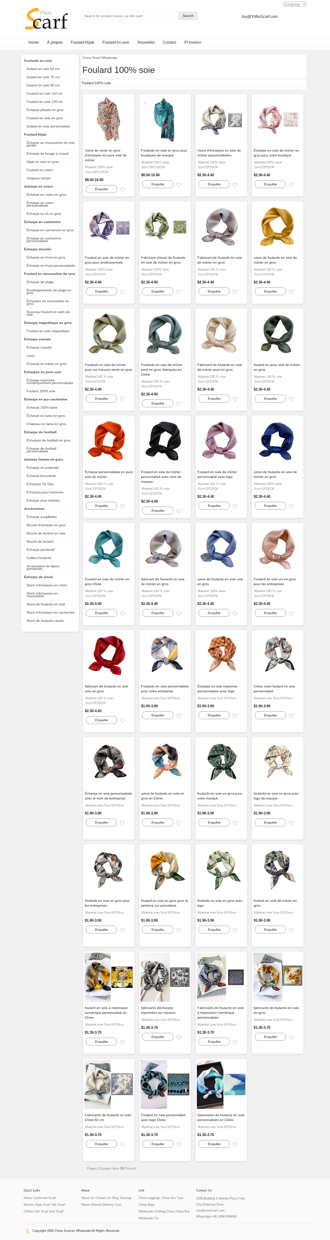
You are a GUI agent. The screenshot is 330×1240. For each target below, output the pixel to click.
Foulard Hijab (82, 42)
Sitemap (125, 1198)
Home (34, 42)
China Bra (182, 1211)
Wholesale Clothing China (156, 1211)
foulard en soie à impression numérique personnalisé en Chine (106, 1012)
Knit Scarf (57, 1211)
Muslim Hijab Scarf (37, 1204)
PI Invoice (192, 42)
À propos (55, 42)
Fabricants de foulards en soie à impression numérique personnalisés (220, 1012)
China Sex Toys (172, 1198)
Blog (115, 1198)
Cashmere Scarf (44, 1198)
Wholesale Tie (148, 1218)
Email (127, 190)
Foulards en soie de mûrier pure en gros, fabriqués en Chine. (161, 369)
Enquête (101, 189)
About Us (87, 1198)
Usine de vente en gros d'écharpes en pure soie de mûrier (106, 155)
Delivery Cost (111, 1204)
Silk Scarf (58, 1204)
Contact (169, 42)
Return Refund (91, 1204)
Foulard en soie (115, 42)
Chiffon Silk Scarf (36, 1211)
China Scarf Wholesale (99, 58)
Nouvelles (146, 42)
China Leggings (149, 1198)
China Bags (147, 1204)
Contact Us (103, 1198)
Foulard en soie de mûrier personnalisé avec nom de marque (161, 476)
